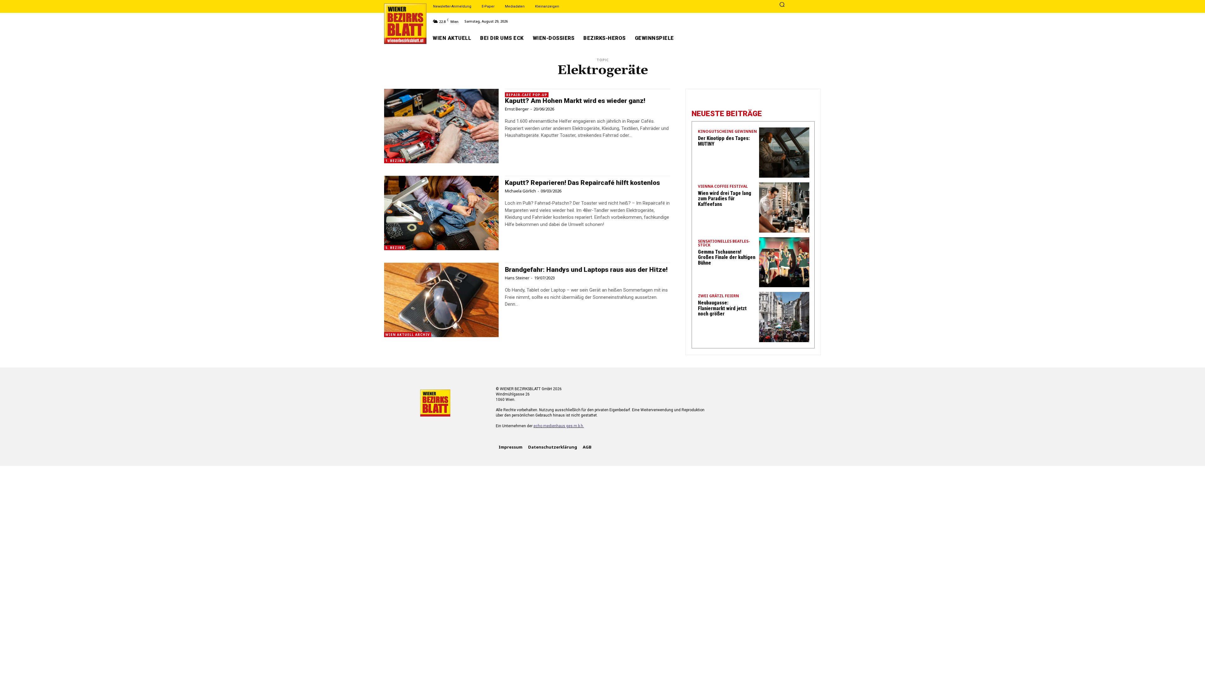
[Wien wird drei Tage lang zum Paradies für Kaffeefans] (784, 207)
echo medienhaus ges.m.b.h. (558, 426)
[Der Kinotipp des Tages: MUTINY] (784, 152)
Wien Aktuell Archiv (407, 334)
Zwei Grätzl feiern (718, 296)
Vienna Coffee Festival (723, 187)
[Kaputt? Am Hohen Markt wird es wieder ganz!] (441, 126)
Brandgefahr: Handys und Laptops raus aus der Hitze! (586, 269)
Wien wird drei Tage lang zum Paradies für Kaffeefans (724, 198)
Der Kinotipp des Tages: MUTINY (724, 141)
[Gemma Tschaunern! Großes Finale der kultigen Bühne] (784, 262)
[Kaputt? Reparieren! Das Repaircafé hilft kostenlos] (441, 213)
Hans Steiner (517, 278)
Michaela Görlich (520, 191)
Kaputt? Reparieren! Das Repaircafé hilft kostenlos (582, 182)
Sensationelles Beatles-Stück (724, 243)
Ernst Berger (517, 109)
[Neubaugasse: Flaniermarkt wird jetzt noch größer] (784, 317)
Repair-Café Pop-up (526, 95)
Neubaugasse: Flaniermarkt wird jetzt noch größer (722, 308)
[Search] (782, 5)
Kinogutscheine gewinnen (727, 132)
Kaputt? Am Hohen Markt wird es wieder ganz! (575, 101)
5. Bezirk (394, 247)
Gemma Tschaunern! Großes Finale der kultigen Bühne (726, 257)
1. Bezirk (394, 161)
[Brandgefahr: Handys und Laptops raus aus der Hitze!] (441, 300)
